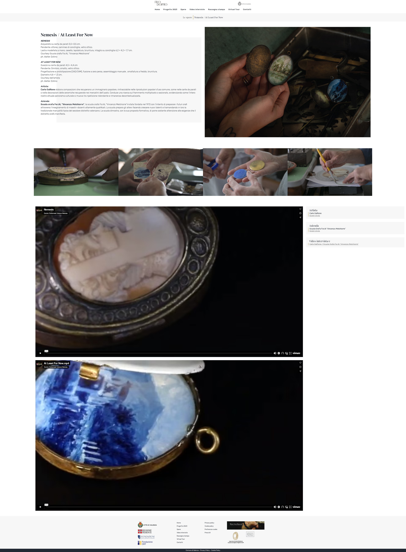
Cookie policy (209, 526)
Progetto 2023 (170, 9)
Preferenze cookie (211, 529)
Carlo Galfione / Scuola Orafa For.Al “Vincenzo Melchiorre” (334, 244)
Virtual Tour (234, 9)
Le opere (187, 17)
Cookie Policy (215, 550)
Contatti (247, 9)
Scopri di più (314, 216)
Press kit (208, 533)
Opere (183, 9)
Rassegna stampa (216, 9)
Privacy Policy (205, 550)
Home (157, 9)
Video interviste (197, 9)
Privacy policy (209, 523)
